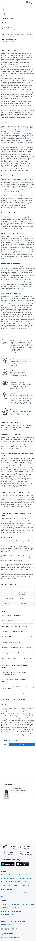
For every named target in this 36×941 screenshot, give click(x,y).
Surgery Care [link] (5, 885)
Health (3, 871)
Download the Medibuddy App (12, 860)
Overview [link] (4, 904)
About (3, 901)
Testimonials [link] (15, 904)
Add (5, 744)
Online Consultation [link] (7, 878)
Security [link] (14, 907)
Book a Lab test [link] (6, 882)
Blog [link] (32, 904)
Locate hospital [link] (6, 893)
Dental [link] (15, 885)
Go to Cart (22, 744)
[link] (8, 864)
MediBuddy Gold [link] (6, 875)
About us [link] (4, 921)
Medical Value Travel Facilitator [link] (11, 911)
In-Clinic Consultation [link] (24, 878)
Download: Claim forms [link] (22, 893)
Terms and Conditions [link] (17, 921)
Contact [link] (25, 904)
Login (31, 3)
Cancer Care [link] (25, 885)
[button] (26, 3)
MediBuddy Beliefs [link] (7, 914)
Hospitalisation (3, 889)
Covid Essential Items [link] (22, 882)
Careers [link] (5, 907)
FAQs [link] (3, 896)
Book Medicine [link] (20, 875)
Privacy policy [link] (5, 924)
